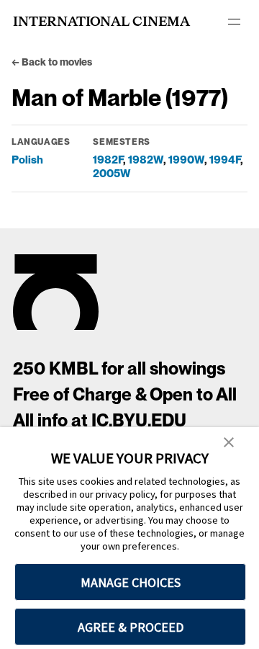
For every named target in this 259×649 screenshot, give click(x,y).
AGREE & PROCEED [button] (130, 627)
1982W (145, 159)
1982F (108, 159)
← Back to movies (52, 62)
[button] (229, 443)
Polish (27, 159)
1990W (186, 159)
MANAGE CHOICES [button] (131, 582)
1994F (224, 159)
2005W (112, 173)
